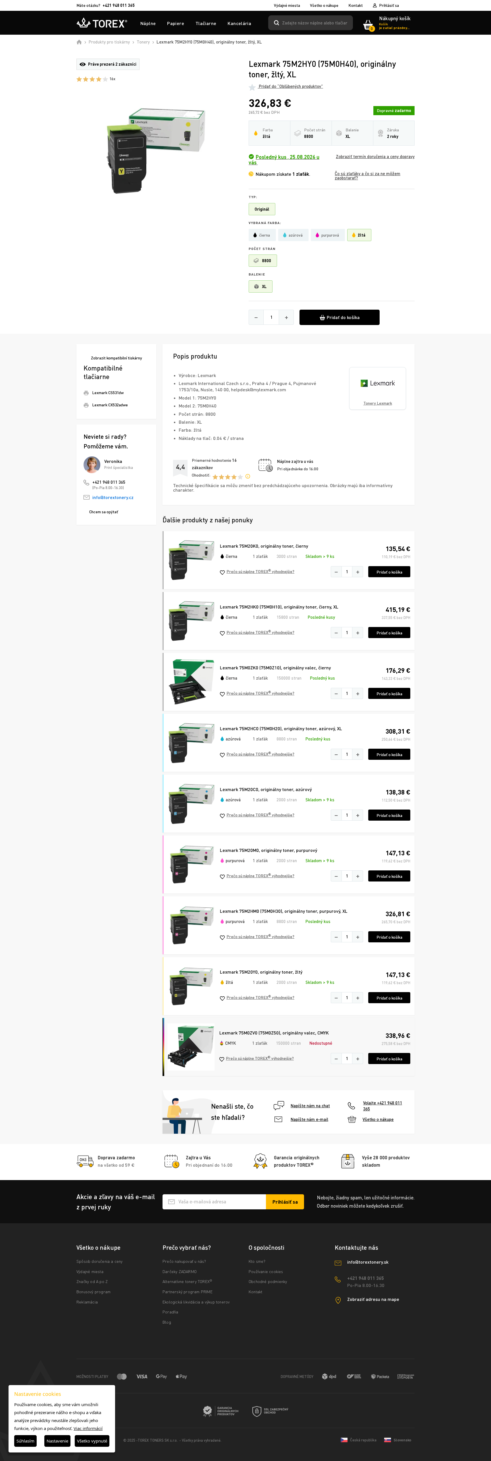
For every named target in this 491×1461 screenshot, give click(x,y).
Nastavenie (57, 1441)
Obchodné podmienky (268, 1281)
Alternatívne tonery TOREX (187, 1281)
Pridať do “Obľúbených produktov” (290, 86)
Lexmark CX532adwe (110, 404)
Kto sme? (257, 1261)
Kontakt (355, 5)
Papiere (175, 23)
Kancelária (239, 23)
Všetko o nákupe (324, 5)
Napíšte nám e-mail (309, 1119)
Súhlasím (25, 1441)
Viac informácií (88, 1428)
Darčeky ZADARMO (180, 1271)
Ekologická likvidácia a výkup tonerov (196, 1301)
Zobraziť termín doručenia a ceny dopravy (375, 156)
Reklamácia (87, 1301)
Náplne (148, 23)
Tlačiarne (205, 23)
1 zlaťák (260, 556)
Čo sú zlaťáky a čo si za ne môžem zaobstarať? (367, 175)
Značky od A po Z (92, 1281)
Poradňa (170, 1311)
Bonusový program (93, 1291)
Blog (167, 1322)
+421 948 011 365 (108, 482)
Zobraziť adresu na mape (373, 1299)
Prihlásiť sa (389, 5)
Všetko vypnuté (92, 1441)
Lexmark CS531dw (108, 392)
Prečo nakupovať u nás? (184, 1261)
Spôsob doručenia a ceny (99, 1261)
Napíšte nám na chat (310, 1105)
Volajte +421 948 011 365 (382, 1105)
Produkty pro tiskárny (109, 41)
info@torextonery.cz (113, 497)
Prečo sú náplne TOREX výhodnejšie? (260, 571)
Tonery (143, 41)
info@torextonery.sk (367, 1262)
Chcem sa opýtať (103, 511)
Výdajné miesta (287, 5)
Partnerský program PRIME (188, 1291)
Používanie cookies (266, 1271)
